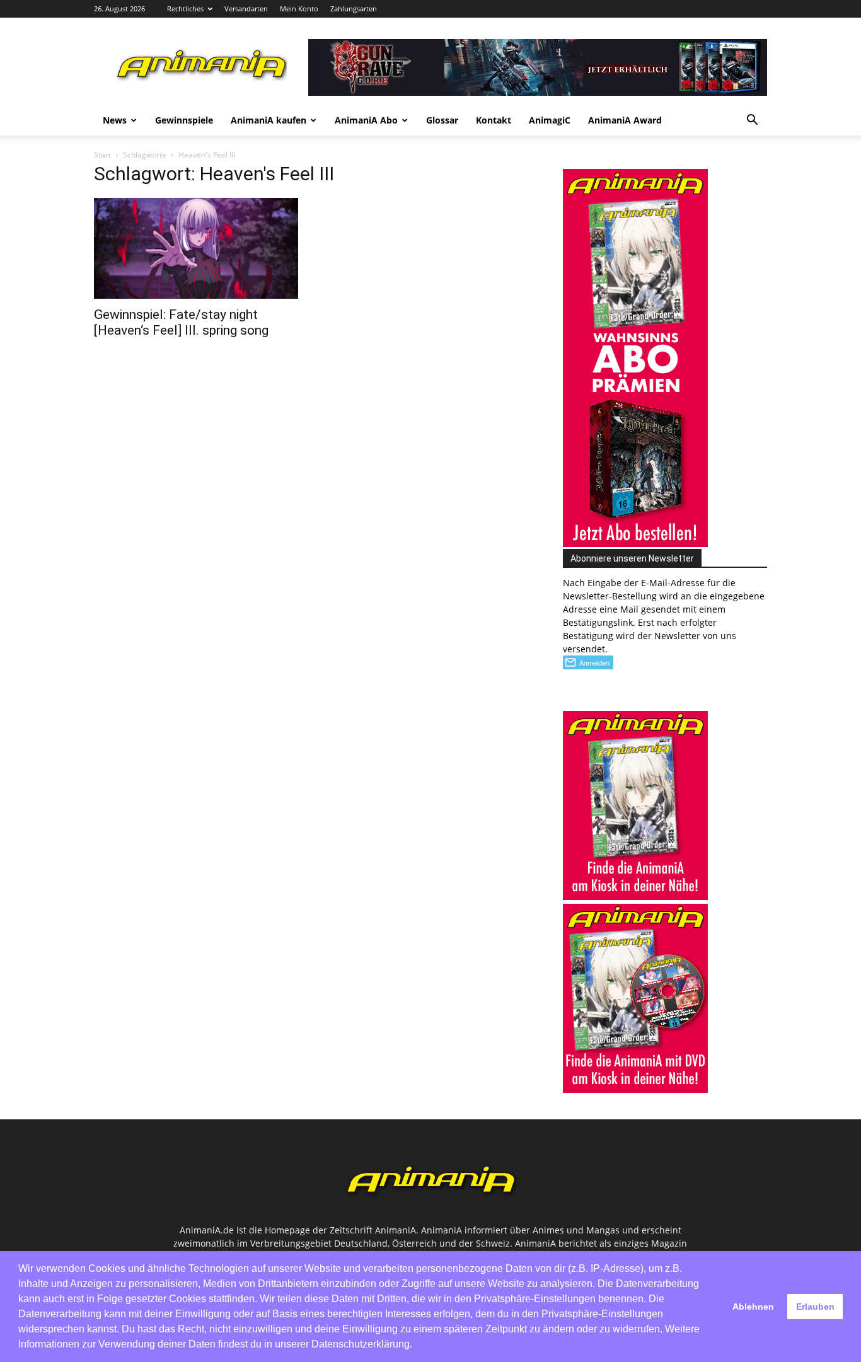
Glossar (442, 120)
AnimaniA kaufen (268, 120)
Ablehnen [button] (753, 1306)
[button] (752, 121)
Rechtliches (185, 8)
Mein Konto (299, 8)
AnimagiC (549, 120)
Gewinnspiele (184, 120)
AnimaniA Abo (366, 120)
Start (102, 154)
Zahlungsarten (353, 8)
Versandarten (246, 8)
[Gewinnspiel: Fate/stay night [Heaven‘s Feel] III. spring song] (196, 248)
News (115, 120)
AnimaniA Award (625, 120)
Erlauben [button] (815, 1306)
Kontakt (493, 120)
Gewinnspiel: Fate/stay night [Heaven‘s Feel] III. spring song (181, 322)
